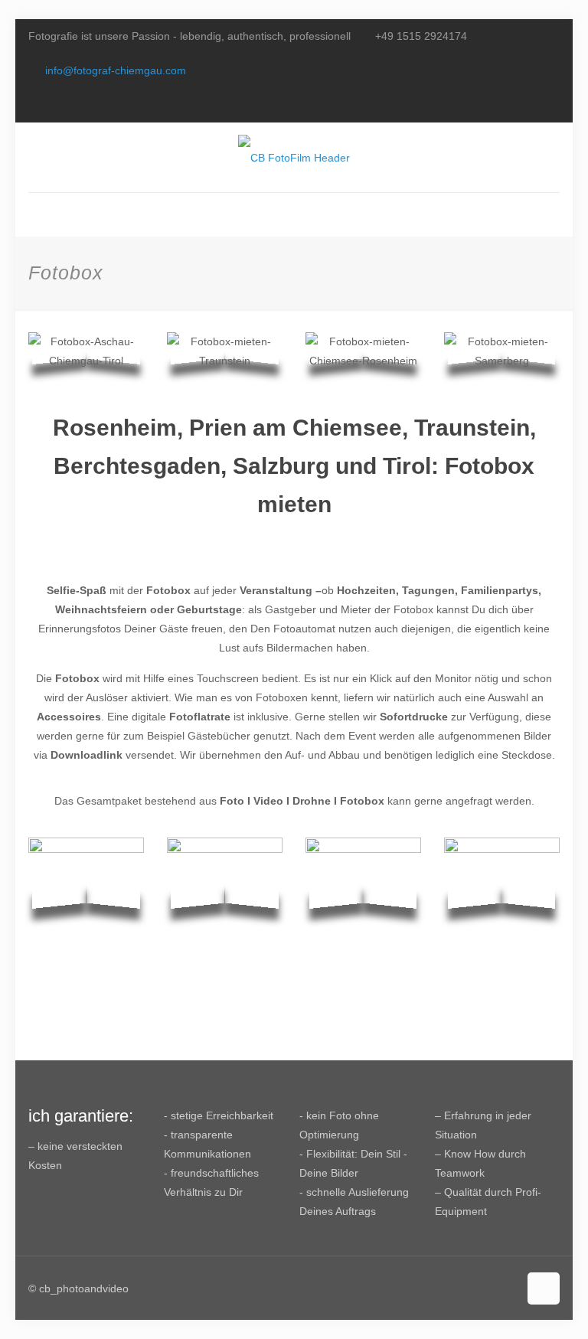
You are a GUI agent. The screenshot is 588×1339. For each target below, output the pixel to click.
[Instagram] (552, 104)
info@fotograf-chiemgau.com (115, 70)
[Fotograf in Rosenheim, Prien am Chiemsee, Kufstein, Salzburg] (294, 157)
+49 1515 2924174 (421, 36)
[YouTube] (531, 104)
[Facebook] (510, 104)
